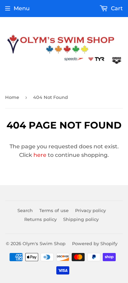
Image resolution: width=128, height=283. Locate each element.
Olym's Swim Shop (44, 243)
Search (25, 210)
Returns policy (40, 219)
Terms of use (54, 210)
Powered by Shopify (94, 243)
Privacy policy (90, 210)
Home (12, 97)
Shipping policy (81, 219)
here (39, 155)
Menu (22, 8)
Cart (116, 8)
